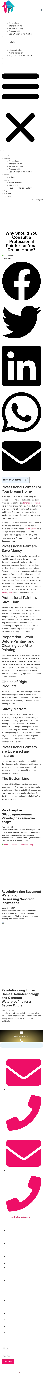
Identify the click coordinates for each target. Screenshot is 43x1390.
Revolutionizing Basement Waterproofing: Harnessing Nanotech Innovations (21, 897)
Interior (37, 503)
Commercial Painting (17, 31)
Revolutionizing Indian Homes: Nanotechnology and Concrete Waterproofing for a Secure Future (20, 997)
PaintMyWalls (30, 529)
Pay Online (7, 61)
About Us (7, 15)
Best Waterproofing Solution (20, 34)
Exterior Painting (16, 28)
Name (3, 1344)
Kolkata (12, 42)
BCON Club (25, 1372)
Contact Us (7, 64)
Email (3, 1352)
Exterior (26, 503)
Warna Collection (16, 53)
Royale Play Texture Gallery (20, 55)
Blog (5, 58)
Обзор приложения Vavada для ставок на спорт (18, 818)
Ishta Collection (15, 50)
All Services (14, 23)
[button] (20, 108)
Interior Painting (15, 26)
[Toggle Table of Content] (24, 480)
